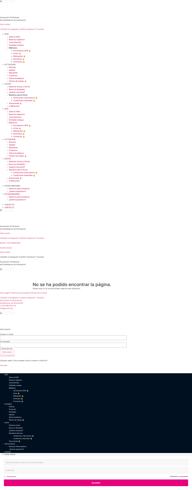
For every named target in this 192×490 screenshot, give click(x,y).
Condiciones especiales (22, 438)
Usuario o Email (6, 334)
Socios (6, 422)
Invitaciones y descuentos (23, 436)
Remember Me (6, 349)
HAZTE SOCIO (6, 248)
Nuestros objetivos (15, 380)
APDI (6, 34)
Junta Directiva (15, 42)
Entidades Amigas (16, 45)
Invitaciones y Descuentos (25, 98)
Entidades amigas (15, 385)
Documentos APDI (22, 51)
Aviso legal (4, 293)
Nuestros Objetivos (17, 40)
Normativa (19, 59)
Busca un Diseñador (17, 89)
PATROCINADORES (12, 186)
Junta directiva (14, 383)
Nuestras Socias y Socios (19, 87)
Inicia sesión (5, 24)
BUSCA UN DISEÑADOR (10, 243)
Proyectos (13, 76)
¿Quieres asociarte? (17, 92)
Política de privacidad (20, 293)
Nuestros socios (14, 425)
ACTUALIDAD (10, 64)
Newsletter (13, 73)
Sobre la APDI (14, 37)
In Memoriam (14, 106)
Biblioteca (12, 388)
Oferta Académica (16, 78)
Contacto (7, 452)
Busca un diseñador (16, 428)
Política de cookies (39, 293)
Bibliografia (19, 56)
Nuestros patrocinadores (19, 189)
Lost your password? (7, 356)
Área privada (15, 103)
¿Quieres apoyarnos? (17, 191)
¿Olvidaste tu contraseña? (179, 476)
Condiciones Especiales (24, 100)
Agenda (12, 70)
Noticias (12, 67)
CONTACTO (9, 205)
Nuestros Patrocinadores (17, 446)
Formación (19, 62)
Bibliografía (18, 396)
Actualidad (8, 404)
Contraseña (5, 341)
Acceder (96, 483)
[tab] (98, 454)
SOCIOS (7, 84)
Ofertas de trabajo (18, 81)
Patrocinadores (9, 444)
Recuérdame (11, 476)
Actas (17, 53)
